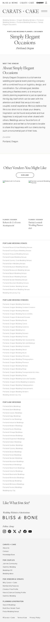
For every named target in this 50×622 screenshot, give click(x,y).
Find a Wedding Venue (11, 611)
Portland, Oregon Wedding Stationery (16, 304)
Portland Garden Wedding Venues (15, 280)
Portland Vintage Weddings (12, 432)
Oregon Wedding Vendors (26, 20)
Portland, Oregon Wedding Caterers (16, 327)
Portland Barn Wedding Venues (14, 263)
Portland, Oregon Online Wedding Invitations (19, 382)
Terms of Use (22, 617)
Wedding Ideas (8, 573)
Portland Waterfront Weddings (14, 468)
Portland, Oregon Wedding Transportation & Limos (21, 372)
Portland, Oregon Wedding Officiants (16, 356)
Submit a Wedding (9, 567)
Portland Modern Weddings (12, 426)
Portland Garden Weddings (12, 458)
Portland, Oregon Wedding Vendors (15, 391)
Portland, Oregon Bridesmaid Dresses (16, 317)
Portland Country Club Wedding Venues (17, 260)
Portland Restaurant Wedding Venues (16, 270)
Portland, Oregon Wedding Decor (15, 349)
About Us (6, 548)
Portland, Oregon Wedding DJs (14, 330)
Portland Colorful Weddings (13, 471)
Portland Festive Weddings (12, 487)
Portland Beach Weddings (12, 464)
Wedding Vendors (9, 20)
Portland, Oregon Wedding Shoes (15, 375)
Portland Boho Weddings (12, 406)
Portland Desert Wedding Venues (15, 276)
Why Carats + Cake (10, 582)
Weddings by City (9, 490)
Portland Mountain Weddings (13, 461)
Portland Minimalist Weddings (13, 477)
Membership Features (11, 586)
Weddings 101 (7, 570)
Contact (6, 551)
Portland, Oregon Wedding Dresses (15, 333)
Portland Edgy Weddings (12, 416)
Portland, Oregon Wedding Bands (15, 320)
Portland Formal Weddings (12, 419)
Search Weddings (9, 605)
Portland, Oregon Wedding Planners (16, 362)
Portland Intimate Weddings (13, 435)
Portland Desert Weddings (12, 452)
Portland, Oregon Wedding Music (15, 353)
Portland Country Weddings (13, 448)
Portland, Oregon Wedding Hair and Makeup (19, 343)
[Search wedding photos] (40, 3)
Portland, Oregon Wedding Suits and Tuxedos (19, 378)
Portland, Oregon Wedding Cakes (15, 323)
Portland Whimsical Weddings (13, 484)
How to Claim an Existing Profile (14, 592)
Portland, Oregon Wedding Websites (16, 310)
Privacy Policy (35, 617)
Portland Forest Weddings (12, 455)
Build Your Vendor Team (11, 608)
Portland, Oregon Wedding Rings (14, 369)
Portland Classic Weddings (12, 413)
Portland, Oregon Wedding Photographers (18, 359)
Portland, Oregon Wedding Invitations (16, 346)
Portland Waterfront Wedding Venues (16, 289)
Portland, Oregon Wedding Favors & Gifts (17, 314)
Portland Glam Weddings (12, 409)
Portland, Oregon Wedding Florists (15, 336)
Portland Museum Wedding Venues (15, 267)
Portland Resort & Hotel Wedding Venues (17, 247)
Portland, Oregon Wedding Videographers (18, 385)
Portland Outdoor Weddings (13, 445)
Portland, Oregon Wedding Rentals (15, 366)
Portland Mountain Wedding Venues (16, 283)
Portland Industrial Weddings (13, 422)
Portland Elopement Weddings (14, 439)
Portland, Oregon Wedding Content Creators (19, 307)
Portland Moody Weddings (12, 481)
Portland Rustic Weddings (12, 429)
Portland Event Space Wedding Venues (17, 250)
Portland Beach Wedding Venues (15, 273)
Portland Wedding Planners (27, 22)
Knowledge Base (9, 554)
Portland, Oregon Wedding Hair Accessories (19, 340)
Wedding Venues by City (11, 293)
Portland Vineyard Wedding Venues (15, 254)
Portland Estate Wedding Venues (15, 257)
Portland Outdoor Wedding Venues (15, 286)
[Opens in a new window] (10, 3)
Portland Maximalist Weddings (14, 474)
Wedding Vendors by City (12, 395)
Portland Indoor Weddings (12, 442)
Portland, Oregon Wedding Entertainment (18, 388)
